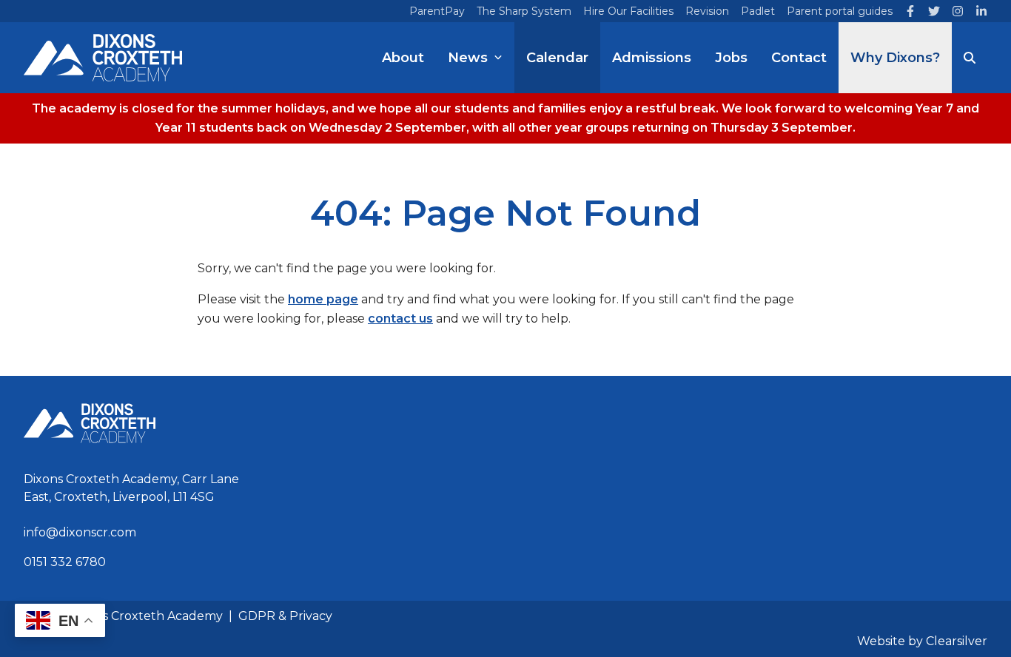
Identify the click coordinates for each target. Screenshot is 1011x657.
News (468, 58)
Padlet (758, 11)
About (403, 58)
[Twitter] (934, 11)
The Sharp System (524, 11)
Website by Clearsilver (922, 641)
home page (323, 299)
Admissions (651, 58)
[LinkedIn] (981, 11)
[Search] (969, 57)
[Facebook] (910, 11)
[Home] (103, 57)
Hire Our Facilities (628, 11)
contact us (400, 318)
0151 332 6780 (65, 562)
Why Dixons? (895, 58)
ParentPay (437, 11)
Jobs (731, 58)
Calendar (557, 58)
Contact (799, 58)
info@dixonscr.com (80, 532)
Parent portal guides (840, 11)
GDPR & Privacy (285, 616)
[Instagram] (958, 11)
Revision (707, 11)
